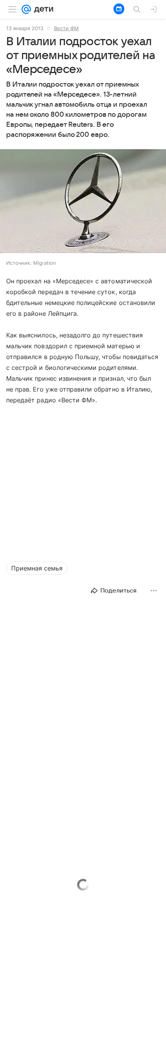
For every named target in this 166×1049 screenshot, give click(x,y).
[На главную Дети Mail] (42, 9)
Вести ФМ (66, 28)
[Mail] (26, 9)
